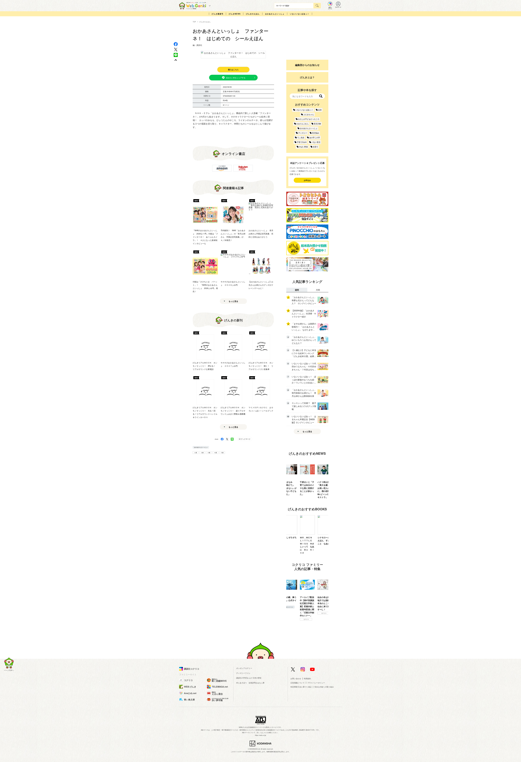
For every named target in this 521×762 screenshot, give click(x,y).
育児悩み (315, 133)
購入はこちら (233, 69)
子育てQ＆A (301, 142)
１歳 (195, 453)
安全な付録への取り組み (324, 686)
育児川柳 (317, 123)
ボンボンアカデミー (244, 668)
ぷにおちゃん (308, 114)
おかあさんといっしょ (275, 13)
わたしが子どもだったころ (308, 119)
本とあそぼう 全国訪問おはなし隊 (250, 682)
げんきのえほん (253, 13)
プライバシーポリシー (316, 682)
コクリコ (288, 613)
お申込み (307, 180)
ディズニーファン (243, 673)
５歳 (222, 453)
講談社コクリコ (306, 616)
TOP (194, 21)
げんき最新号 (217, 13)
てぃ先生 (300, 137)
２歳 (202, 453)
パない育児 (316, 142)
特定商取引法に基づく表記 (301, 686)
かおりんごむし (302, 123)
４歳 (215, 453)
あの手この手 (314, 137)
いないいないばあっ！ (299, 13)
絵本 (320, 110)
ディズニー (302, 133)
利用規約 (307, 678)
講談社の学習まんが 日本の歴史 (248, 678)
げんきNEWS (235, 13)
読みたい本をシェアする (235, 77)
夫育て (315, 146)
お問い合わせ (295, 678)
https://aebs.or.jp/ (260, 735)
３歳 (208, 453)
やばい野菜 (303, 146)
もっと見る (233, 301)
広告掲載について (297, 682)
